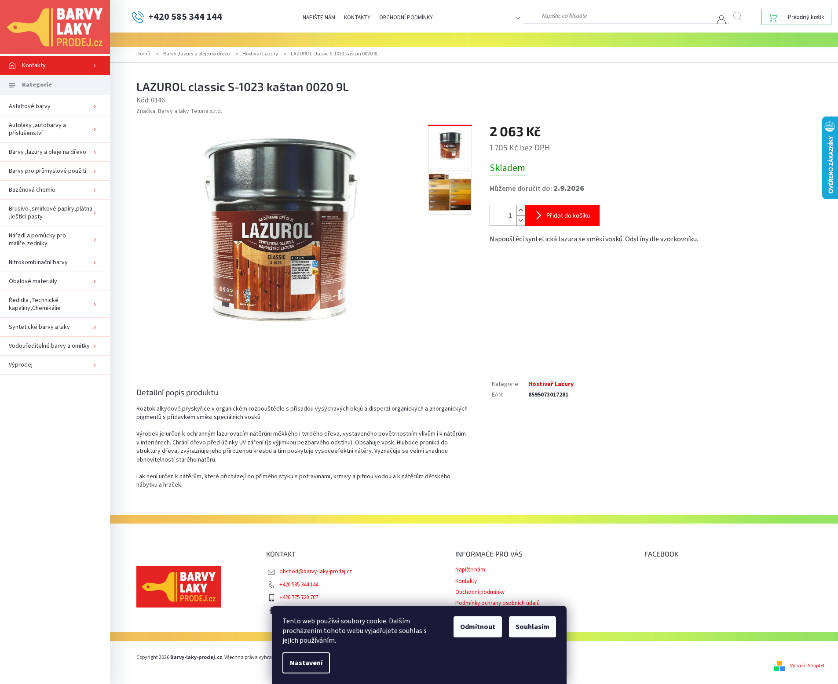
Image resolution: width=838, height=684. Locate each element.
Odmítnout (477, 627)
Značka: (179, 111)
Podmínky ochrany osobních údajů (497, 603)
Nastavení (306, 663)
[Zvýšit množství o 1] (520, 210)
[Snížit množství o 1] (520, 220)
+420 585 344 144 (298, 585)
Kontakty (357, 18)
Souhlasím (532, 627)
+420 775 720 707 (298, 597)
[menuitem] (55, 65)
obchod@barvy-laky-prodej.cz (315, 571)
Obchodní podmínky (406, 18)
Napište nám (319, 18)
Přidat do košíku (568, 215)
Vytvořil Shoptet (807, 665)
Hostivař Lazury (551, 384)
